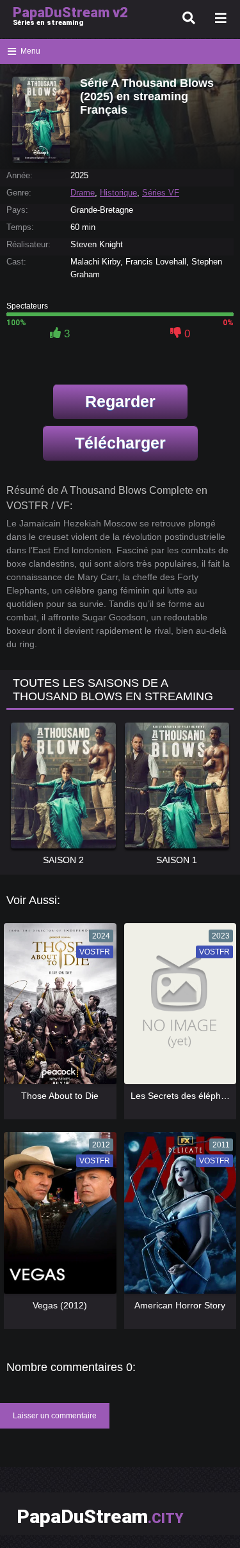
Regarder (120, 401)
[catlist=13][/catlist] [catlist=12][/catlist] (57, 1008)
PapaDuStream (100, 1516)
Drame (82, 192)
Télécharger (120, 443)
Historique (118, 192)
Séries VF (160, 192)
